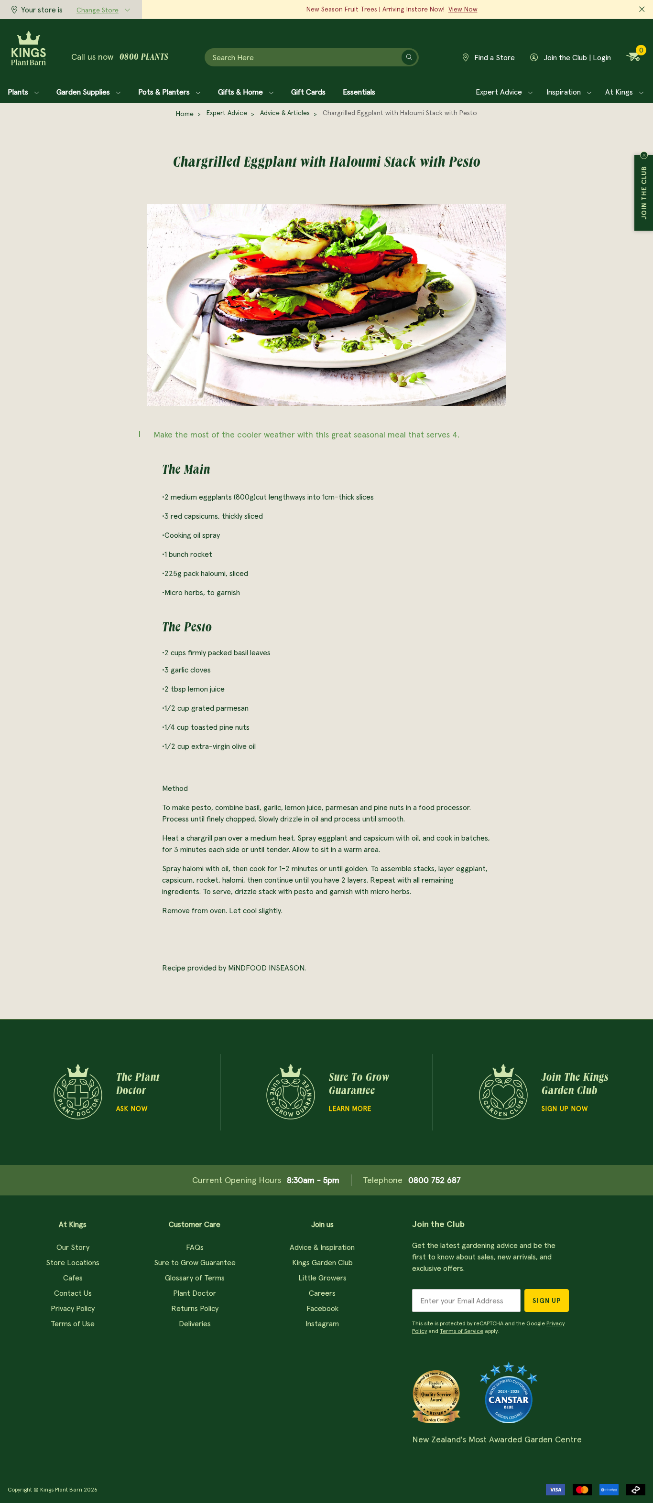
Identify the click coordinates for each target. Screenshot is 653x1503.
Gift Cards (308, 91)
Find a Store (493, 57)
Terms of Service (461, 1330)
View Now (463, 9)
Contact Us (73, 1293)
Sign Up (547, 1300)
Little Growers (322, 1277)
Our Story (72, 1247)
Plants (19, 91)
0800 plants (144, 57)
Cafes (73, 1277)
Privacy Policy (73, 1308)
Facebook (322, 1308)
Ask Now (132, 1108)
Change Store (97, 10)
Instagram (322, 1323)
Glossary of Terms (195, 1277)
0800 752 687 (434, 1179)
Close (644, 155)
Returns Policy (194, 1308)
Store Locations (72, 1262)
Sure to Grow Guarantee (195, 1262)
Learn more (350, 1108)
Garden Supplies (84, 91)
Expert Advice (500, 91)
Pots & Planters (165, 91)
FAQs (195, 1247)
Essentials (359, 91)
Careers (322, 1293)
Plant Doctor (194, 1293)
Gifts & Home (241, 91)
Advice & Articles (285, 112)
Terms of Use (73, 1323)
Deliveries (195, 1323)
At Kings (620, 91)
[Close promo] (642, 9)
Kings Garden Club (322, 1262)
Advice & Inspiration (322, 1247)
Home (185, 113)
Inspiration (564, 91)
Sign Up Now (565, 1108)
